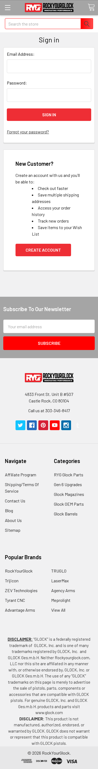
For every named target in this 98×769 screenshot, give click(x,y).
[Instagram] (66, 425)
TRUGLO (58, 570)
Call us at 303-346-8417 (49, 410)
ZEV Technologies (21, 590)
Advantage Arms (20, 609)
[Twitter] (20, 425)
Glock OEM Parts (69, 504)
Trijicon (12, 580)
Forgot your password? (28, 131)
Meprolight (61, 600)
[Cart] (91, 7)
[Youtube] (55, 425)
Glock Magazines (69, 494)
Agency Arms (63, 590)
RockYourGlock (19, 570)
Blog (9, 510)
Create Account (43, 249)
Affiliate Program (20, 474)
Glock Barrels (66, 513)
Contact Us (15, 500)
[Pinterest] (43, 425)
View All (58, 609)
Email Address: (21, 54)
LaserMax (60, 580)
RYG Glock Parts (68, 474)
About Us (13, 520)
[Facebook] (32, 425)
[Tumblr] (77, 425)
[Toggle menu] (7, 7)
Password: (17, 82)
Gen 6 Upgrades (68, 484)
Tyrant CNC (15, 600)
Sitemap (12, 530)
